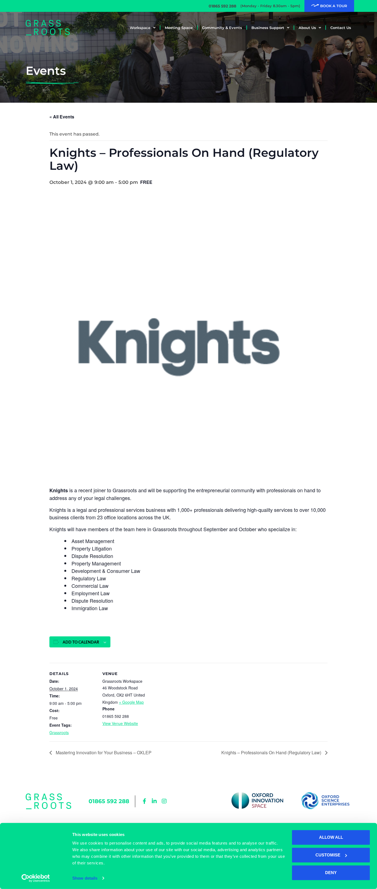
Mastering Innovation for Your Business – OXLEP (103, 752)
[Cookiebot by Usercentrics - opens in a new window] (36, 878)
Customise (327, 855)
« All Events (61, 116)
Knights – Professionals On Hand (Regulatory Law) (271, 752)
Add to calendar (81, 642)
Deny (331, 872)
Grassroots (59, 732)
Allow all (331, 837)
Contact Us (340, 27)
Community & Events (222, 27)
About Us (307, 27)
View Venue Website (120, 723)
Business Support (267, 27)
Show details (84, 878)
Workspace (140, 27)
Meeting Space (179, 27)
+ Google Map (131, 702)
